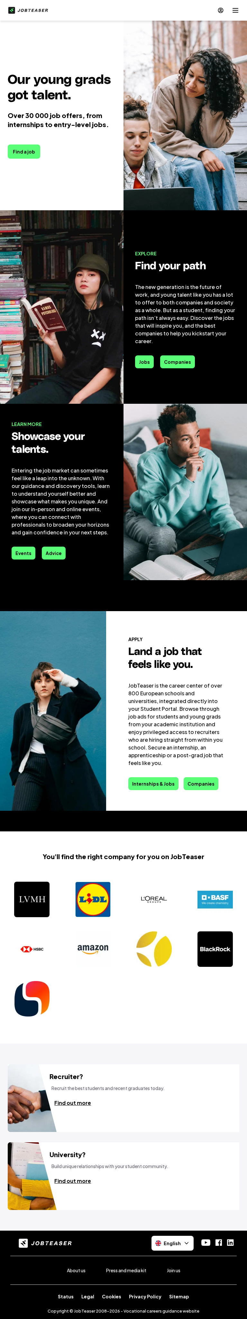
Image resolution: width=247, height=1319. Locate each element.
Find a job (24, 151)
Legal (87, 1296)
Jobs (144, 362)
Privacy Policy (145, 1296)
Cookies (111, 1296)
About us (76, 1270)
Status (66, 1296)
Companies (177, 362)
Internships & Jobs (153, 784)
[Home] (26, 10)
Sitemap (179, 1296)
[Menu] (235, 10)
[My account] (221, 10)
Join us (173, 1270)
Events (23, 553)
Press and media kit (126, 1270)
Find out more (72, 1102)
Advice (54, 553)
